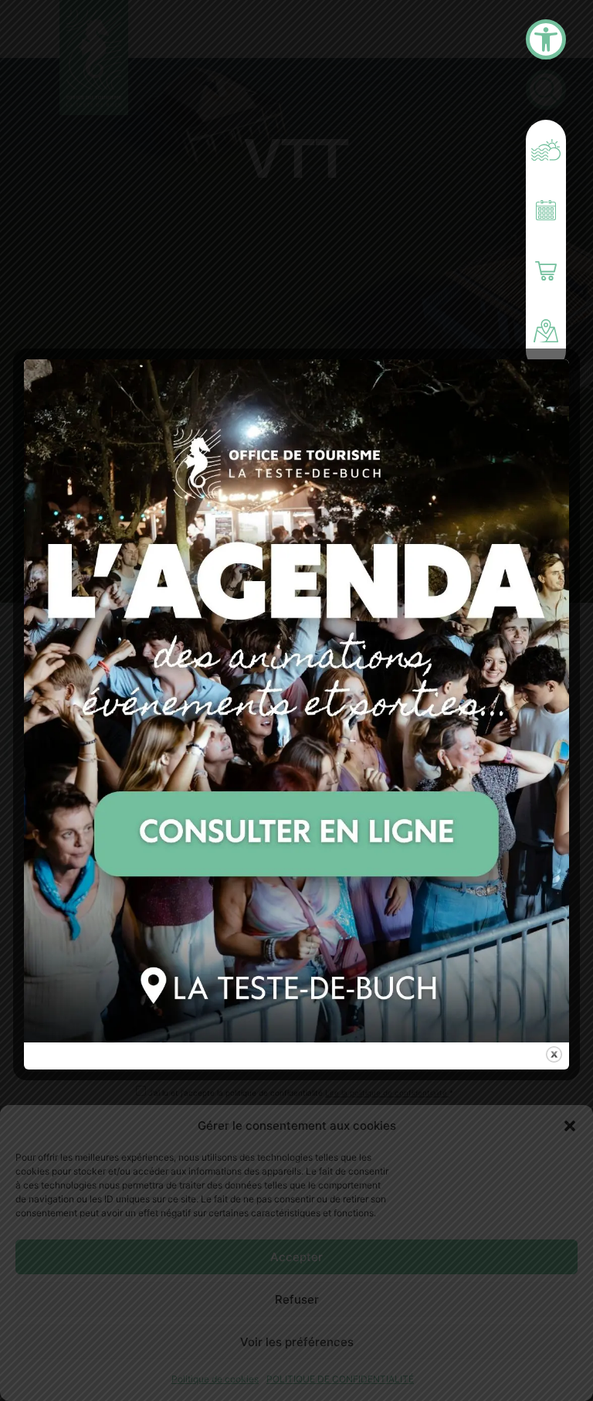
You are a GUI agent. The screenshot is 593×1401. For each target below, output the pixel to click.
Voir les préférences (297, 1342)
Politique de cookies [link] (215, 1379)
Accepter (296, 1257)
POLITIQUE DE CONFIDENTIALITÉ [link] (340, 1379)
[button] (570, 1126)
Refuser (297, 1299)
